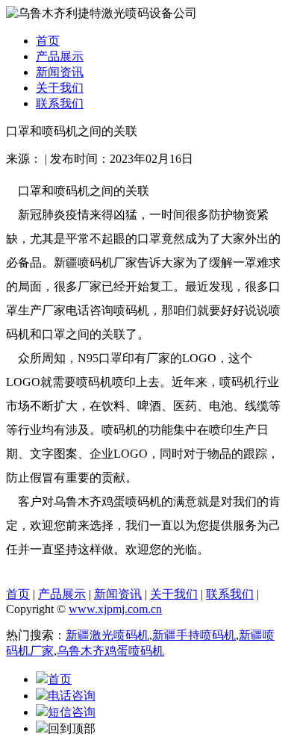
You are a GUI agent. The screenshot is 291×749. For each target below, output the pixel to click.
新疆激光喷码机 (107, 635)
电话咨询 (72, 695)
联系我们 (60, 103)
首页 (48, 40)
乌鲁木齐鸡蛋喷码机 (110, 650)
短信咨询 (72, 712)
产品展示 (60, 56)
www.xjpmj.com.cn (115, 609)
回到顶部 (72, 728)
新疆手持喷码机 (194, 635)
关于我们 (60, 87)
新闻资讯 (60, 72)
